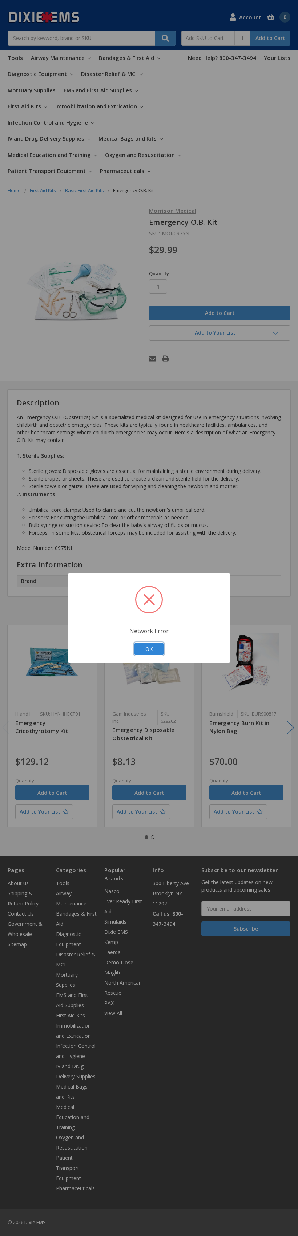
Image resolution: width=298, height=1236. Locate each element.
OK (149, 648)
